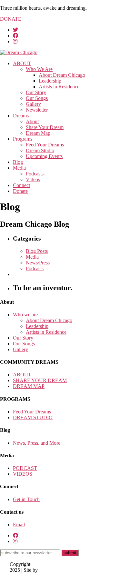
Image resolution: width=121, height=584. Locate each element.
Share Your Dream (45, 127)
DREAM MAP (29, 386)
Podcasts (35, 173)
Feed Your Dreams (45, 144)
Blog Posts (37, 251)
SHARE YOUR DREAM (40, 380)
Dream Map (38, 133)
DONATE (10, 19)
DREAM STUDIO (33, 417)
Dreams (21, 115)
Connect (21, 185)
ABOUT (22, 63)
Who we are (25, 314)
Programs (22, 139)
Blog (18, 162)
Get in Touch (26, 499)
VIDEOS (22, 474)
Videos (33, 179)
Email (19, 524)
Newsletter (37, 110)
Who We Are (39, 69)
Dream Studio (40, 150)
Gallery (33, 104)
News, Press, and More (36, 443)
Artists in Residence (59, 86)
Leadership (50, 81)
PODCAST (25, 468)
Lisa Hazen (21, 576)
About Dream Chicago (62, 75)
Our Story (36, 92)
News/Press (38, 262)
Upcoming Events (44, 156)
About (32, 121)
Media (19, 168)
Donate (20, 191)
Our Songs (37, 98)
